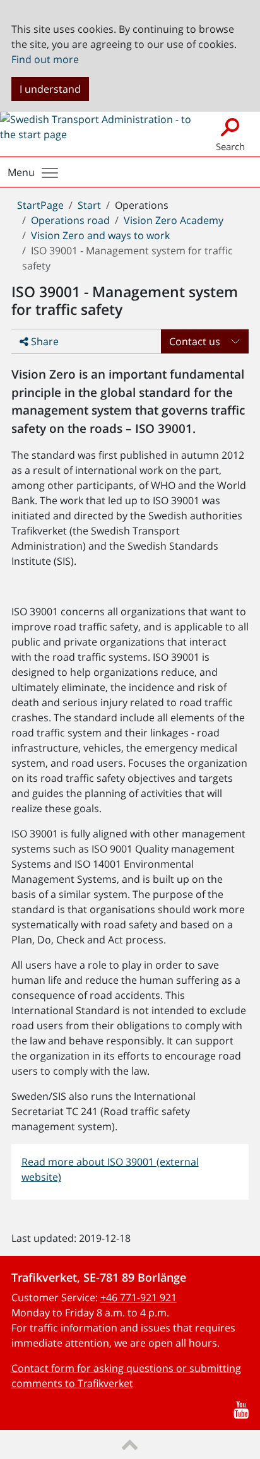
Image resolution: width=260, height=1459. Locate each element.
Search (230, 146)
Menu (21, 172)
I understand (50, 89)
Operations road (70, 220)
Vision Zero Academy (173, 220)
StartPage (40, 205)
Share (43, 341)
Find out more (45, 59)
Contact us (194, 341)
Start (89, 205)
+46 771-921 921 (138, 1297)
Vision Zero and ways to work (100, 235)
